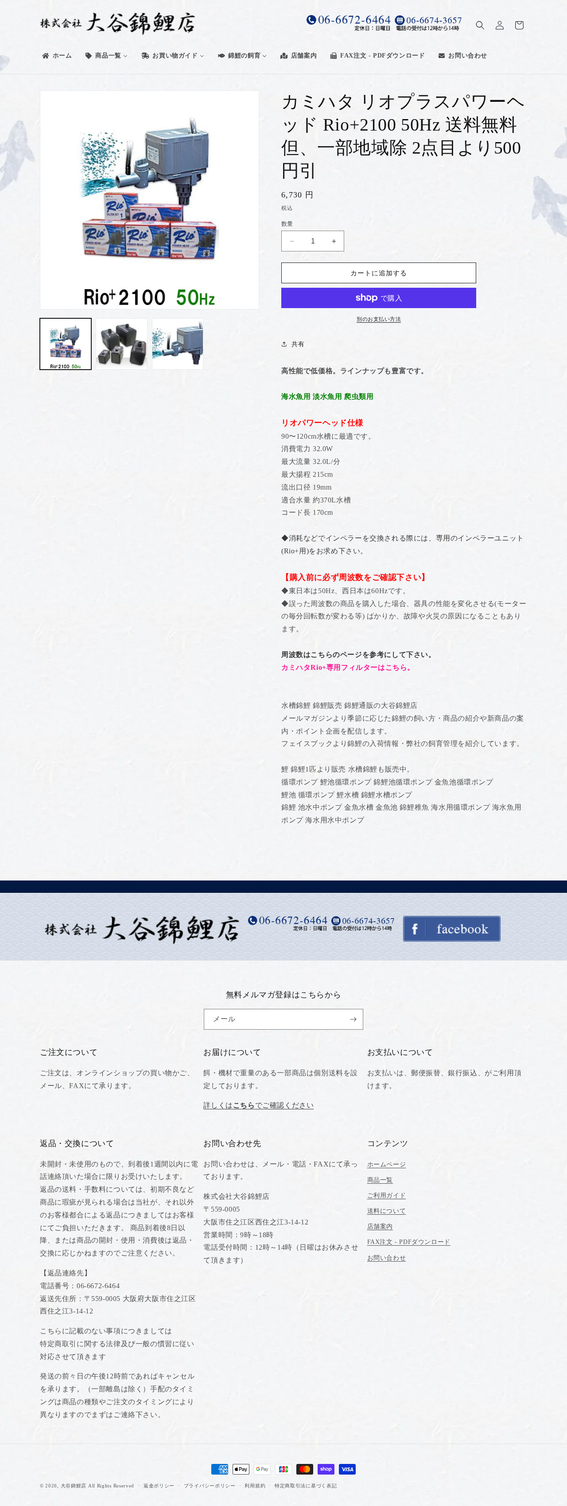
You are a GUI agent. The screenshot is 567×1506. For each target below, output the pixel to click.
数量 (287, 223)
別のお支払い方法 (379, 319)
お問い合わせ (386, 1258)
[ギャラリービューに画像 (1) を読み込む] (65, 344)
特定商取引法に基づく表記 (306, 1485)
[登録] (353, 1019)
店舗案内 (380, 1226)
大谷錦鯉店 (74, 1485)
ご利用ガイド (386, 1195)
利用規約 (255, 1485)
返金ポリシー (159, 1485)
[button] (480, 25)
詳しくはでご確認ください (258, 1105)
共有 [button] (297, 344)
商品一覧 (380, 1180)
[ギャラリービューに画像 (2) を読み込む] (121, 344)
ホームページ (386, 1164)
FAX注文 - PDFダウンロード (408, 1242)
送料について (386, 1211)
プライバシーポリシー (210, 1485)
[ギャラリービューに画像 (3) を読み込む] (177, 344)
